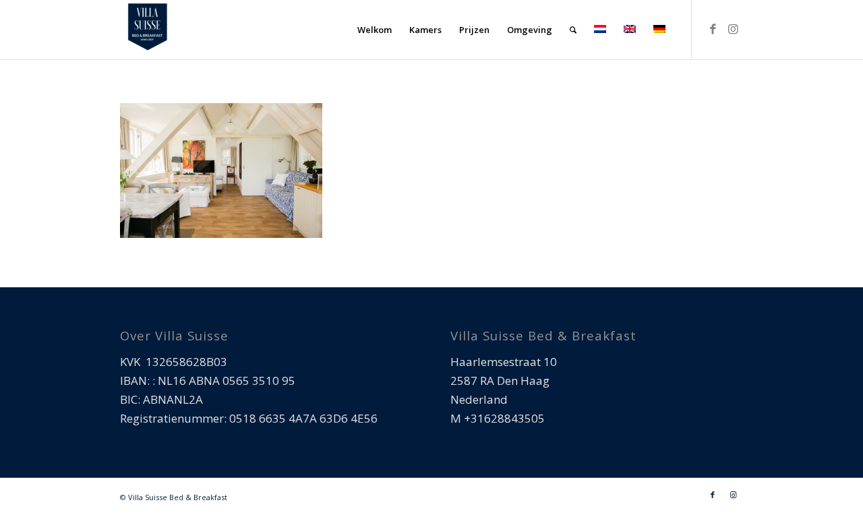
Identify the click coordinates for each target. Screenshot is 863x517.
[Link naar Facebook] (713, 29)
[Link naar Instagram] (733, 29)
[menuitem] (374, 29)
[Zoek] (573, 29)
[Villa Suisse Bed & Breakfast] (147, 29)
